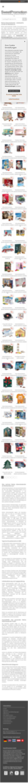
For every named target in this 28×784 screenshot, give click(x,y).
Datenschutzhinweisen (11, 81)
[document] (14, 70)
